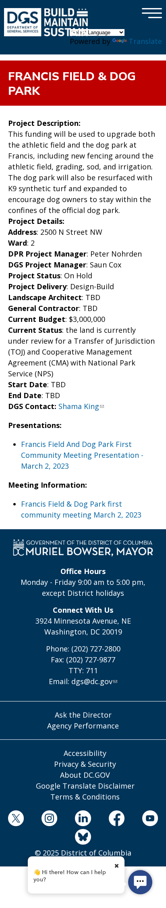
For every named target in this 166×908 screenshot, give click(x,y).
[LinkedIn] (83, 819)
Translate (145, 41)
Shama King (78, 406)
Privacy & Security (85, 764)
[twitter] (15, 819)
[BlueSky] (83, 838)
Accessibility (85, 753)
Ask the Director (83, 715)
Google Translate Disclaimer (85, 786)
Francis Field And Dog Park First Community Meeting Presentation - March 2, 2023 (82, 455)
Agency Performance (83, 726)
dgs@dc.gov (91, 681)
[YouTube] (150, 819)
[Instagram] (49, 819)
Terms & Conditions (85, 797)
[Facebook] (116, 819)
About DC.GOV (85, 775)
